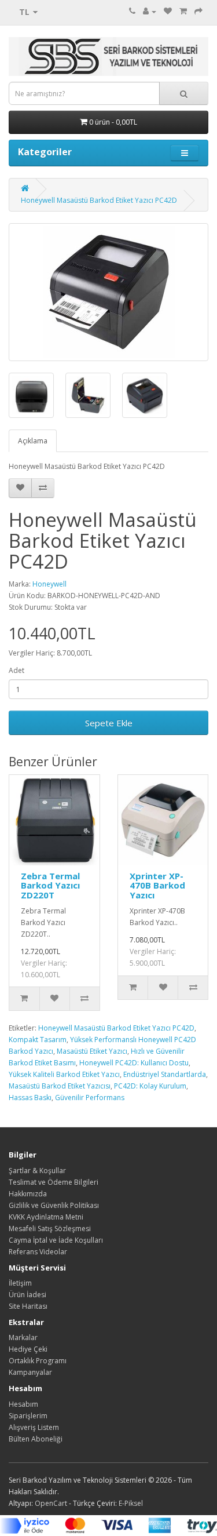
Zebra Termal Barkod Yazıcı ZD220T (50, 885)
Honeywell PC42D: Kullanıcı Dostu (134, 1063)
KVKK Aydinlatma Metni (46, 1217)
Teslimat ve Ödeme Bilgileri (53, 1182)
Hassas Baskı (30, 1097)
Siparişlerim (28, 1416)
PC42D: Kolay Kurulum (150, 1086)
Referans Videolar (38, 1252)
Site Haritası (28, 1306)
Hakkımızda (28, 1194)
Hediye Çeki (28, 1349)
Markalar (23, 1337)
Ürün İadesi (27, 1295)
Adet (16, 670)
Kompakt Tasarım (38, 1039)
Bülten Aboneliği (35, 1439)
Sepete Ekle (109, 723)
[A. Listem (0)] (168, 11)
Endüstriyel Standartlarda (164, 1074)
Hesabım (23, 1404)
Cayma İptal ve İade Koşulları (56, 1240)
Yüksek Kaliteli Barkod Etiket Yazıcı (64, 1074)
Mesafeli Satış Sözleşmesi (50, 1228)
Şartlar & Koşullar (37, 1170)
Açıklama (32, 441)
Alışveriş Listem (34, 1427)
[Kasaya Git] (198, 11)
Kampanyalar (30, 1372)
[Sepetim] (183, 11)
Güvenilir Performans (89, 1097)
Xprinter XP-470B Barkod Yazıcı (157, 885)
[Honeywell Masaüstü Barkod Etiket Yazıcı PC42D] (108, 292)
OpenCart (51, 1503)
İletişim (20, 1283)
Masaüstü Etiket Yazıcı (92, 1051)
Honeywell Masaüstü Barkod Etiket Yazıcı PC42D (99, 200)
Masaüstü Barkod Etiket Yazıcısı (60, 1086)
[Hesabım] (149, 11)
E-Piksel (131, 1503)
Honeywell (49, 584)
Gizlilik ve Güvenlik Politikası (54, 1205)
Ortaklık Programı (38, 1361)
